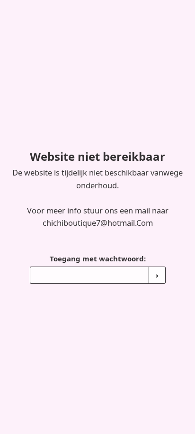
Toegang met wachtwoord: (98, 258)
